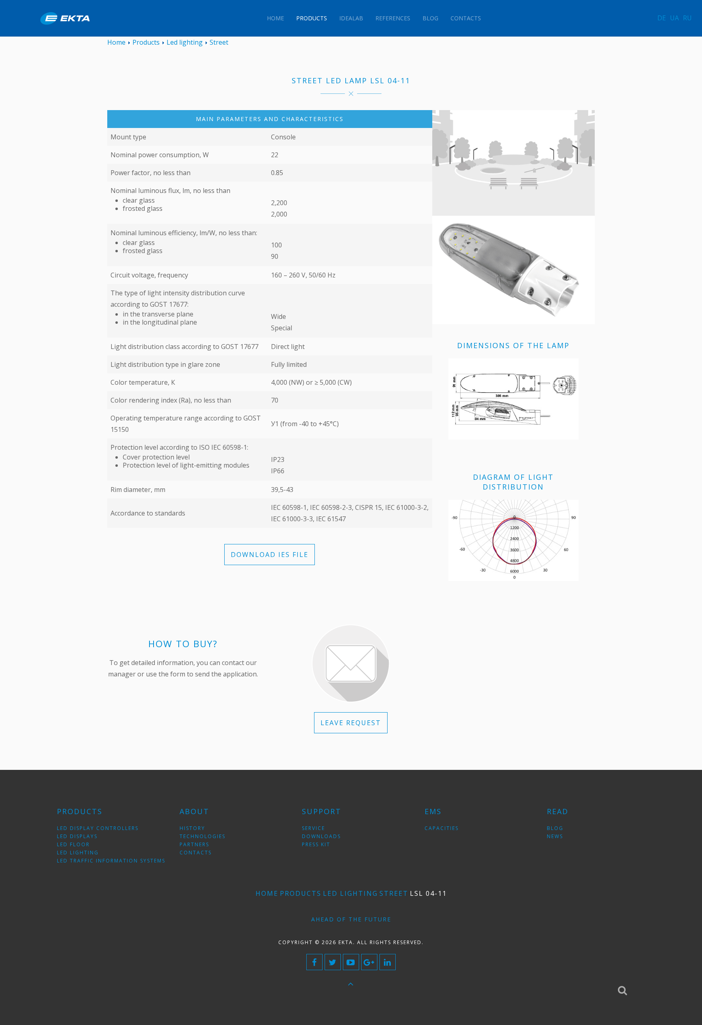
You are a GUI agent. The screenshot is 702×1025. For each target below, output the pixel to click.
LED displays (77, 836)
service (313, 828)
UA (674, 17)
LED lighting (78, 852)
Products (311, 18)
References (392, 18)
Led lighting (350, 893)
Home (275, 18)
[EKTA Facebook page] (314, 962)
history (192, 828)
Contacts (466, 18)
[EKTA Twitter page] (333, 962)
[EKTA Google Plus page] (369, 962)
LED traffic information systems (111, 860)
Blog (430, 18)
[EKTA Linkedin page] (387, 962)
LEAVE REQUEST (351, 722)
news (555, 836)
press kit (316, 844)
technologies (202, 836)
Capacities (442, 828)
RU (687, 17)
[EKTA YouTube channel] (351, 962)
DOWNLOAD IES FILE (269, 554)
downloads (321, 836)
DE (661, 17)
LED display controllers (98, 828)
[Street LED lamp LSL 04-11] (513, 269)
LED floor (73, 844)
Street (393, 893)
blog (555, 828)
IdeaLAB (351, 18)
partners (194, 844)
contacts (196, 852)
